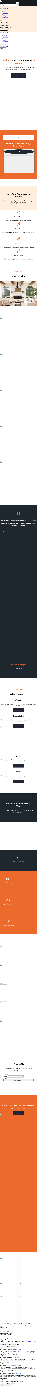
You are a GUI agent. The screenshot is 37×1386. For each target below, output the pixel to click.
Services (5, 37)
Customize (3, 1344)
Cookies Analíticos (7, 1365)
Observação (16, 1357)
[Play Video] (19, 161)
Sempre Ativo (17, 1349)
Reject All (10, 1344)
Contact (5, 41)
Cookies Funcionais (7, 1357)
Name (5, 1074)
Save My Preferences (12, 1381)
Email (5, 1076)
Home (5, 35)
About (5, 38)
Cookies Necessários (7, 1349)
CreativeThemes (31, 1341)
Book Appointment (18, 1080)
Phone (5, 1078)
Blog (4, 40)
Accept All (16, 1344)
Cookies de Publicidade (8, 1373)
